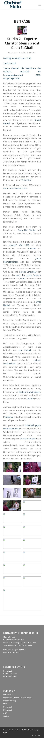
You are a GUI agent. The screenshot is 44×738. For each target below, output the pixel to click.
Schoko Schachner (28, 272)
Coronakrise (8, 694)
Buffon (31, 398)
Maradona (8, 417)
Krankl (23, 278)
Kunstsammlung (9, 701)
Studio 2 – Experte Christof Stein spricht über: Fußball (22, 43)
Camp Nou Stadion (27, 230)
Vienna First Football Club (15, 188)
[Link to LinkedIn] (39, 735)
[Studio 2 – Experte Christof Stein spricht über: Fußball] (22, 30)
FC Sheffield (26, 180)
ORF (5, 713)
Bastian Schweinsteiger (29, 392)
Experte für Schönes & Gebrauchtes (17, 697)
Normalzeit (7, 671)
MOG (5, 704)
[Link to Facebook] (35, 735)
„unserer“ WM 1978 (19, 245)
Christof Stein (16, 730)
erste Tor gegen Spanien (28, 275)
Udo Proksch (25, 350)
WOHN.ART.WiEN (10, 676)
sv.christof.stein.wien (11, 652)
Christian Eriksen (28, 438)
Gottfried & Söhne (10, 673)
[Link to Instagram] (32, 735)
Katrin (34, 52)
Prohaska (32, 248)
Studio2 (23, 52)
